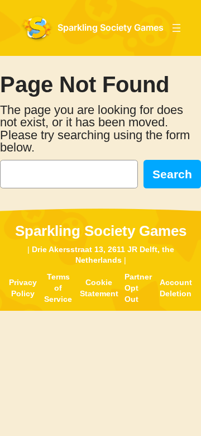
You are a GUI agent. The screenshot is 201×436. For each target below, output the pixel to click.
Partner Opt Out (138, 287)
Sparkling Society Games (111, 27)
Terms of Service (58, 287)
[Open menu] (176, 28)
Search (172, 174)
